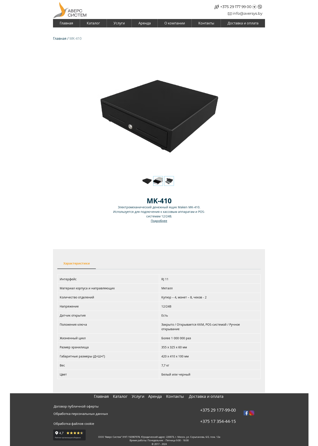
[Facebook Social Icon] (246, 413)
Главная (59, 38)
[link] (76, 263)
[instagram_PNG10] (251, 413)
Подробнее (159, 221)
